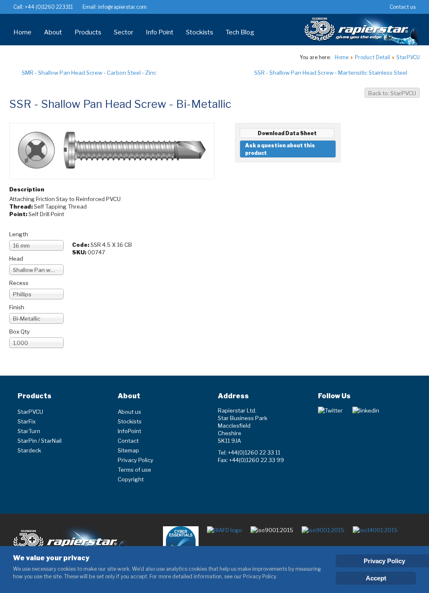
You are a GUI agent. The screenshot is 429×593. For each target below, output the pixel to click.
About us (129, 411)
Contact (128, 440)
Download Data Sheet (287, 133)
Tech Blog (240, 32)
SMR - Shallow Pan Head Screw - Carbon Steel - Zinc (89, 72)
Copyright (131, 479)
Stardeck (29, 450)
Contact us (403, 7)
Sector (123, 32)
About (53, 32)
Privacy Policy (135, 460)
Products (88, 32)
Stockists (199, 32)
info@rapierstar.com (122, 7)
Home (22, 32)
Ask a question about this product (280, 149)
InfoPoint (129, 431)
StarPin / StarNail (40, 440)
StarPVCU (30, 411)
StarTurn (29, 431)
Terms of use (134, 469)
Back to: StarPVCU (392, 93)
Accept (376, 578)
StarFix (27, 421)
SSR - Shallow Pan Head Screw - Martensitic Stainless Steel (330, 72)
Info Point (159, 32)
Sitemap (128, 450)
